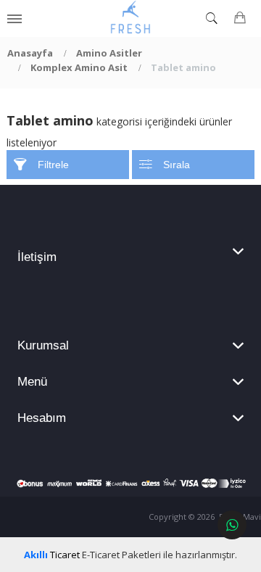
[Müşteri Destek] (232, 524)
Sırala (176, 164)
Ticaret (52, 554)
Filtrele (53, 164)
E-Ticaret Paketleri (121, 554)
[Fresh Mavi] (130, 18)
